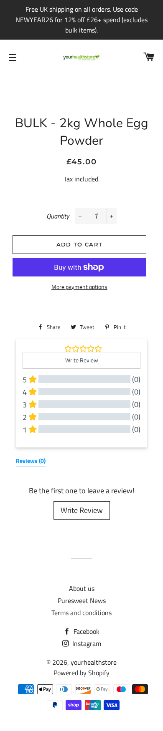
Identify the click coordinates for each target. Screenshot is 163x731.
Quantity (57, 216)
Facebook (85, 631)
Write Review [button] (81, 360)
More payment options (79, 286)
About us (81, 588)
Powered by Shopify (81, 673)
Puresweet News (82, 600)
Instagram (86, 643)
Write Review (82, 510)
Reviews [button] (31, 460)
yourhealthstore (94, 662)
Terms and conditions (81, 613)
